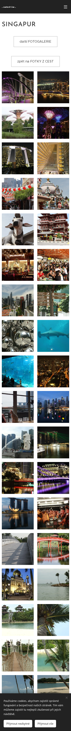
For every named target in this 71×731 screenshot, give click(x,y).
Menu (65, 6)
